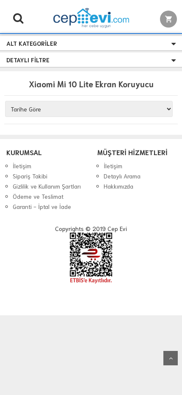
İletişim (22, 166)
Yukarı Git (170, 358)
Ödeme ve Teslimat (38, 196)
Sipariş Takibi (30, 176)
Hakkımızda (118, 186)
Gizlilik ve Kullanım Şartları (47, 186)
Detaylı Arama (122, 176)
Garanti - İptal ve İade (42, 206)
